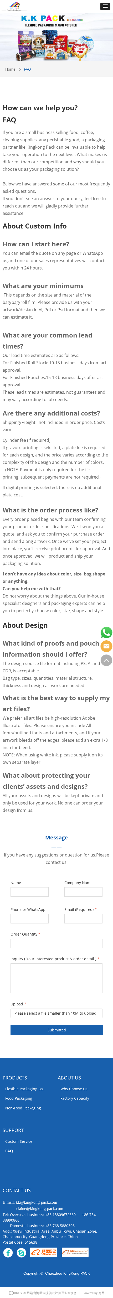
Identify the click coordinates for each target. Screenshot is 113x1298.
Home (10, 69)
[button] (105, 6)
